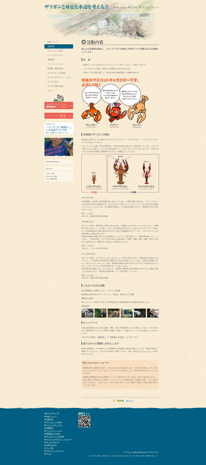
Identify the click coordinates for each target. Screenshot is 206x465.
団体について (52, 42)
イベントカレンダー (55, 55)
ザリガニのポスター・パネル (59, 77)
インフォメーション (55, 64)
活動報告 (101, 337)
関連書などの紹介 (117, 337)
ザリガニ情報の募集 (55, 86)
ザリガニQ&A (53, 82)
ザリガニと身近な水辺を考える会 (137, 452)
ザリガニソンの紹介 (55, 51)
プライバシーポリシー (150, 7)
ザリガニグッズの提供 (56, 73)
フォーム (145, 351)
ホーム (50, 90)
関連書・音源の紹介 (55, 68)
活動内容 (51, 46)
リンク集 (133, 7)
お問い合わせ (120, 7)
